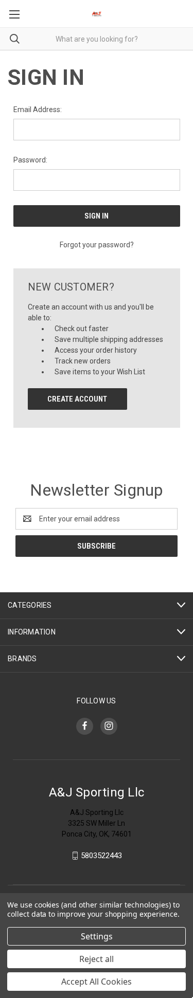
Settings (97, 936)
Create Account (77, 399)
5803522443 (101, 855)
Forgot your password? (97, 245)
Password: (30, 160)
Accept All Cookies (96, 981)
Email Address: (37, 109)
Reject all (96, 959)
